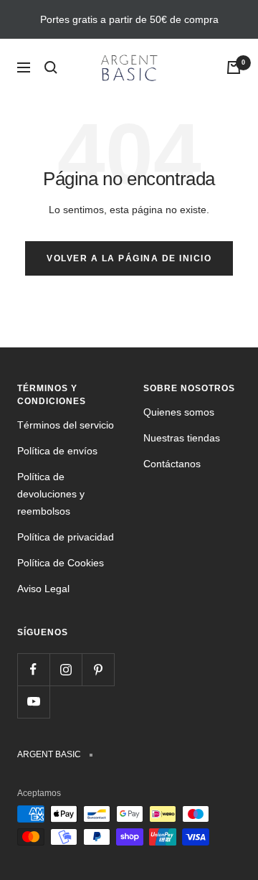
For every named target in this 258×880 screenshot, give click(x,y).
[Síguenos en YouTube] (33, 701)
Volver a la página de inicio (129, 258)
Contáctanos (172, 463)
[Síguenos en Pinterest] (98, 669)
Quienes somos (178, 412)
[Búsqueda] (50, 67)
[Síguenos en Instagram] (65, 669)
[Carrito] (233, 67)
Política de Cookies (60, 562)
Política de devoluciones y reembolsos (51, 494)
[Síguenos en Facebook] (33, 669)
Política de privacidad (65, 537)
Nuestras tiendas (181, 438)
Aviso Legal (43, 588)
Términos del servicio (65, 425)
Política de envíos (57, 451)
